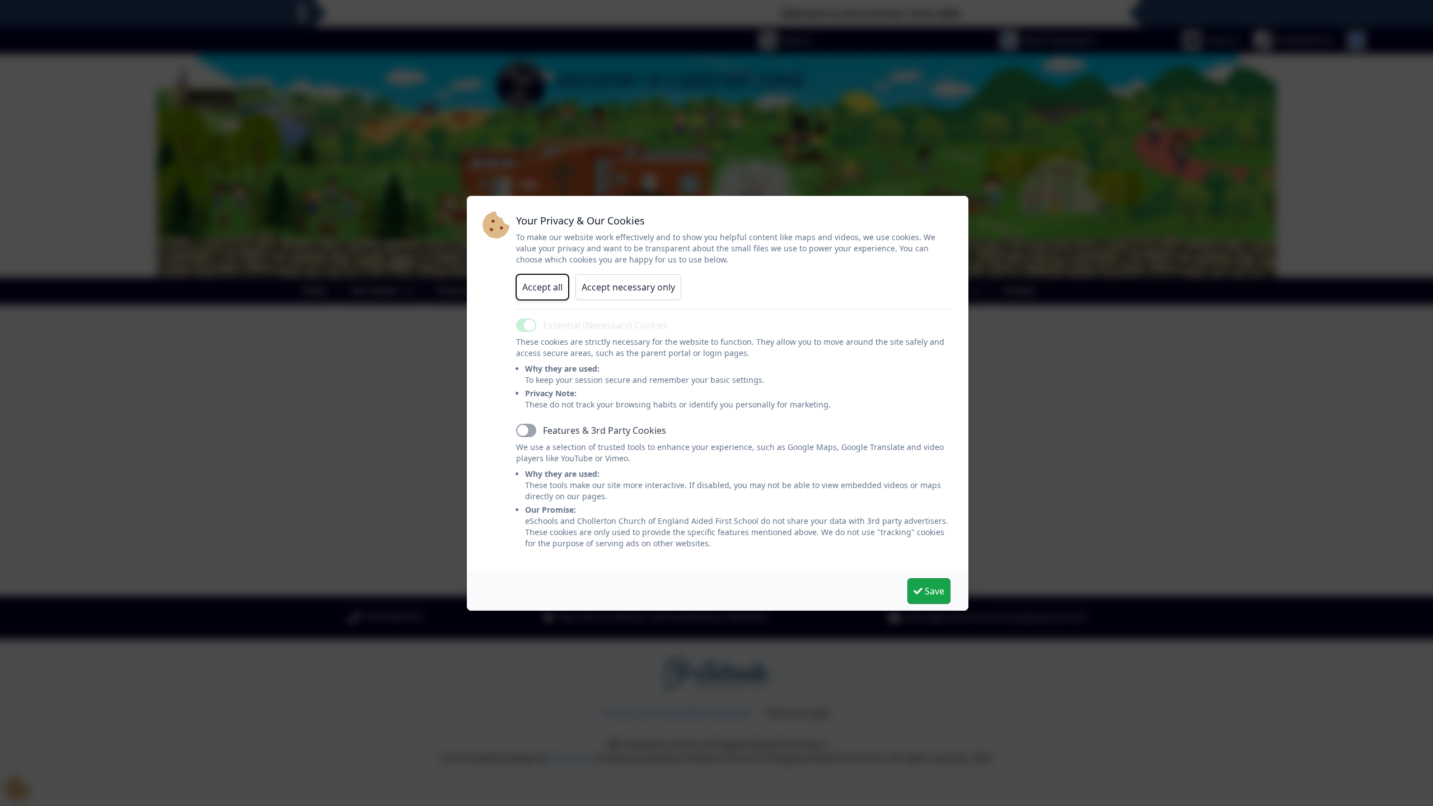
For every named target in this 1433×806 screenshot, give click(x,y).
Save (933, 591)
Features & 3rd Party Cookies (604, 430)
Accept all (542, 287)
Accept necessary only (628, 287)
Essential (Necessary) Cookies (605, 325)
